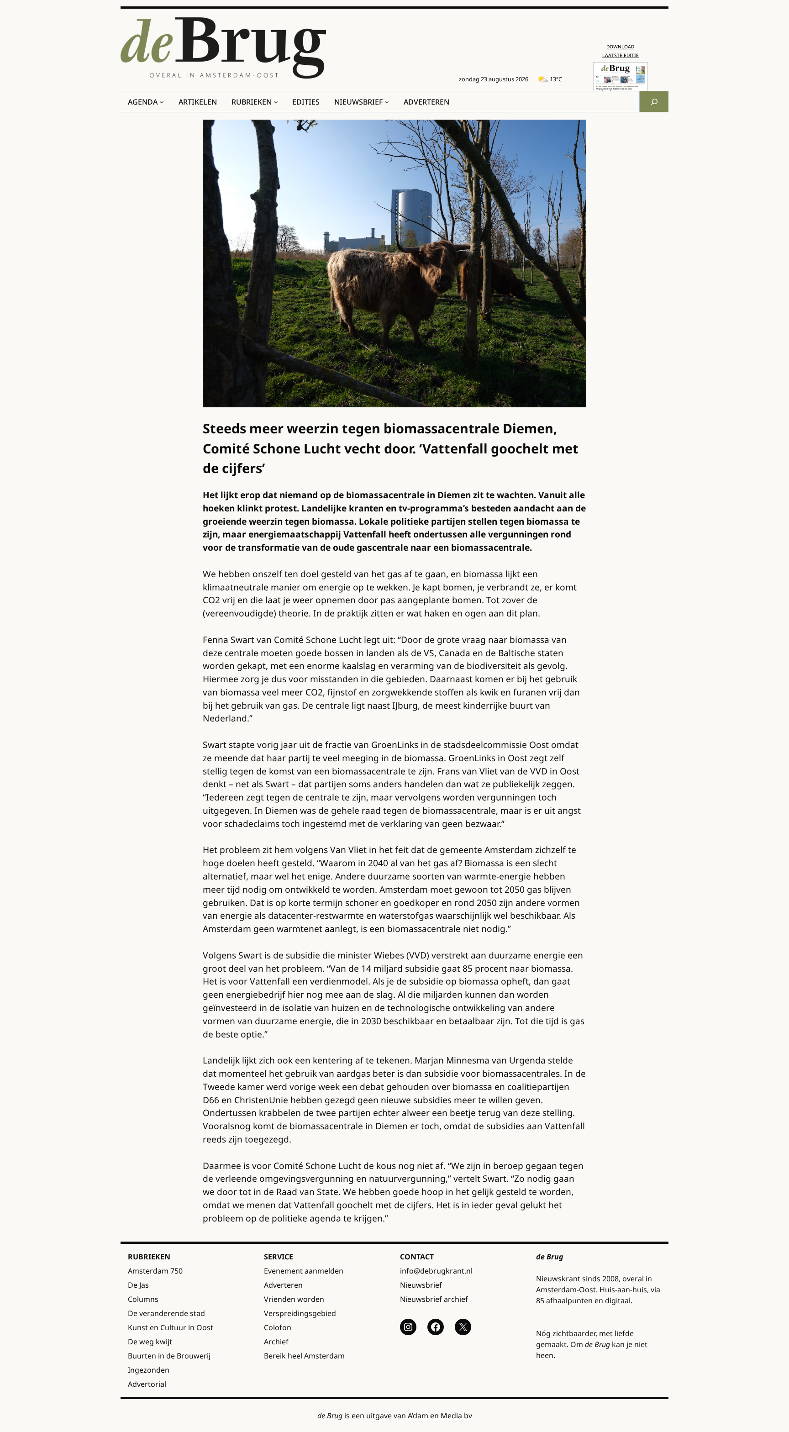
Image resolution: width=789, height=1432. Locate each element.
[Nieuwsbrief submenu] (386, 102)
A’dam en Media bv (440, 1416)
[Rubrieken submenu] (276, 102)
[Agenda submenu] (161, 102)
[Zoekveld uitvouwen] (653, 101)
